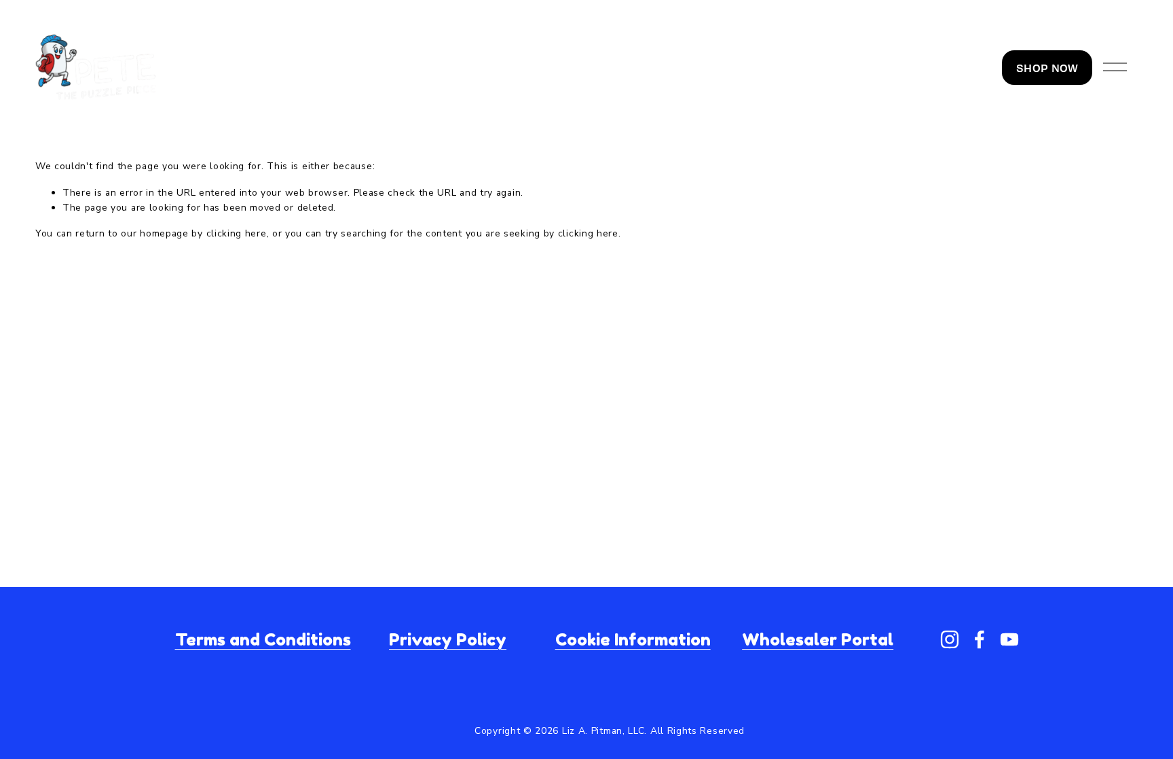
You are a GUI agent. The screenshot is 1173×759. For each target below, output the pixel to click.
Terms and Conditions (263, 640)
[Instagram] (949, 639)
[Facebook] (979, 639)
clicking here (236, 233)
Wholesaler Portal (817, 640)
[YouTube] (1009, 639)
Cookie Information (633, 640)
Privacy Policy (447, 640)
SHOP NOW (1047, 67)
